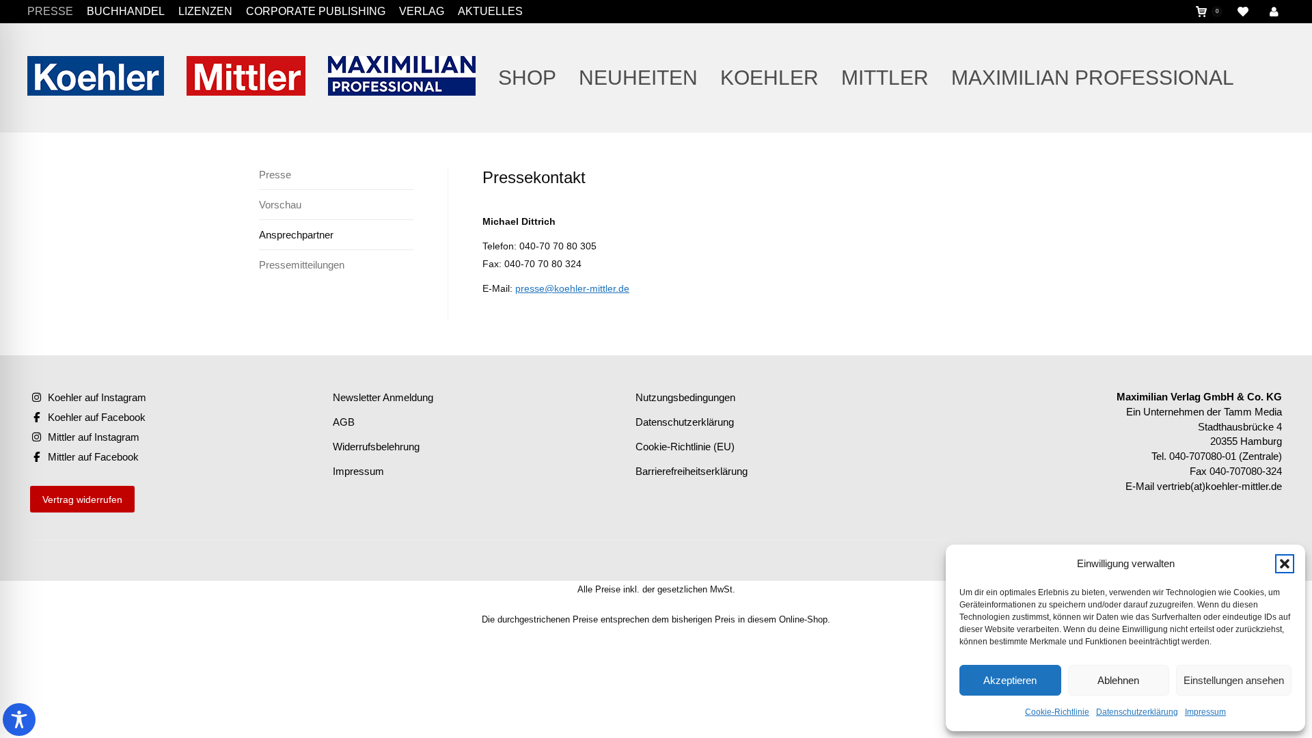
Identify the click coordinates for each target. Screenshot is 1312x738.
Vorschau (280, 204)
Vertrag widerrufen (82, 499)
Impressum (1205, 712)
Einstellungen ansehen (1234, 680)
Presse (275, 174)
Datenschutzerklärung (1137, 712)
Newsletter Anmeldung (383, 397)
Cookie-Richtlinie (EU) (685, 446)
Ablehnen (1118, 680)
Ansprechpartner (296, 235)
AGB (344, 422)
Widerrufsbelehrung (376, 446)
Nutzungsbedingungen (685, 397)
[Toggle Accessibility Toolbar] (19, 719)
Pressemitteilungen (301, 265)
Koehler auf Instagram (97, 397)
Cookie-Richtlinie (1057, 712)
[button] (1285, 564)
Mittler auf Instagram (93, 437)
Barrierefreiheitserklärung (692, 471)
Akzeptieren (1010, 680)
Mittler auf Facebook (93, 457)
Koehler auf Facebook (97, 417)
